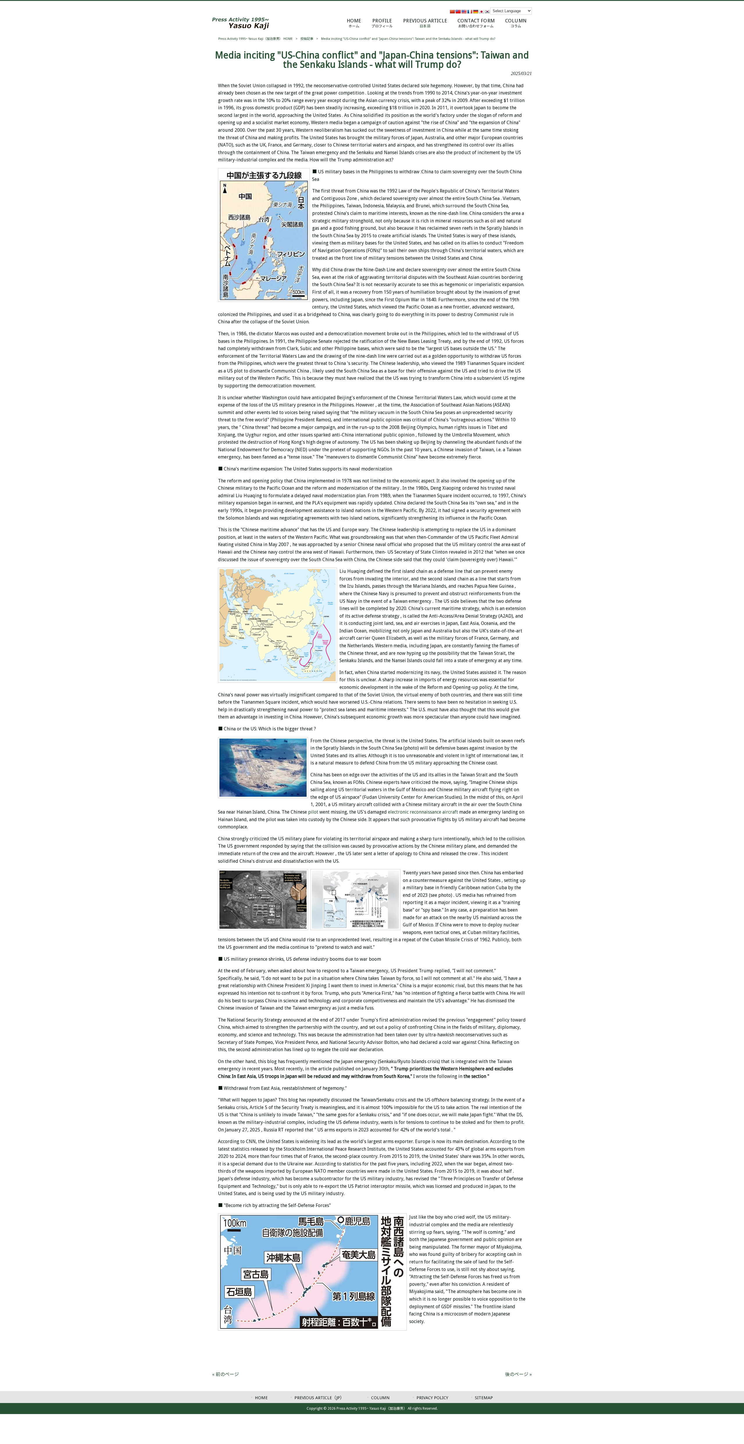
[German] (475, 11)
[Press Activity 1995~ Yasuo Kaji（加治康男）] (240, 28)
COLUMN (380, 1397)
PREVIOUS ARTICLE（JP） (319, 1397)
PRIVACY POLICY (432, 1397)
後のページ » (518, 1374)
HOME (261, 1397)
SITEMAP (484, 1397)
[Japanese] (481, 11)
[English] (463, 11)
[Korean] (487, 11)
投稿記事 (307, 39)
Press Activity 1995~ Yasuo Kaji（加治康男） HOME (255, 39)
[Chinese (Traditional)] (458, 11)
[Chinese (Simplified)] (452, 11)
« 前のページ (225, 1374)
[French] (469, 11)
